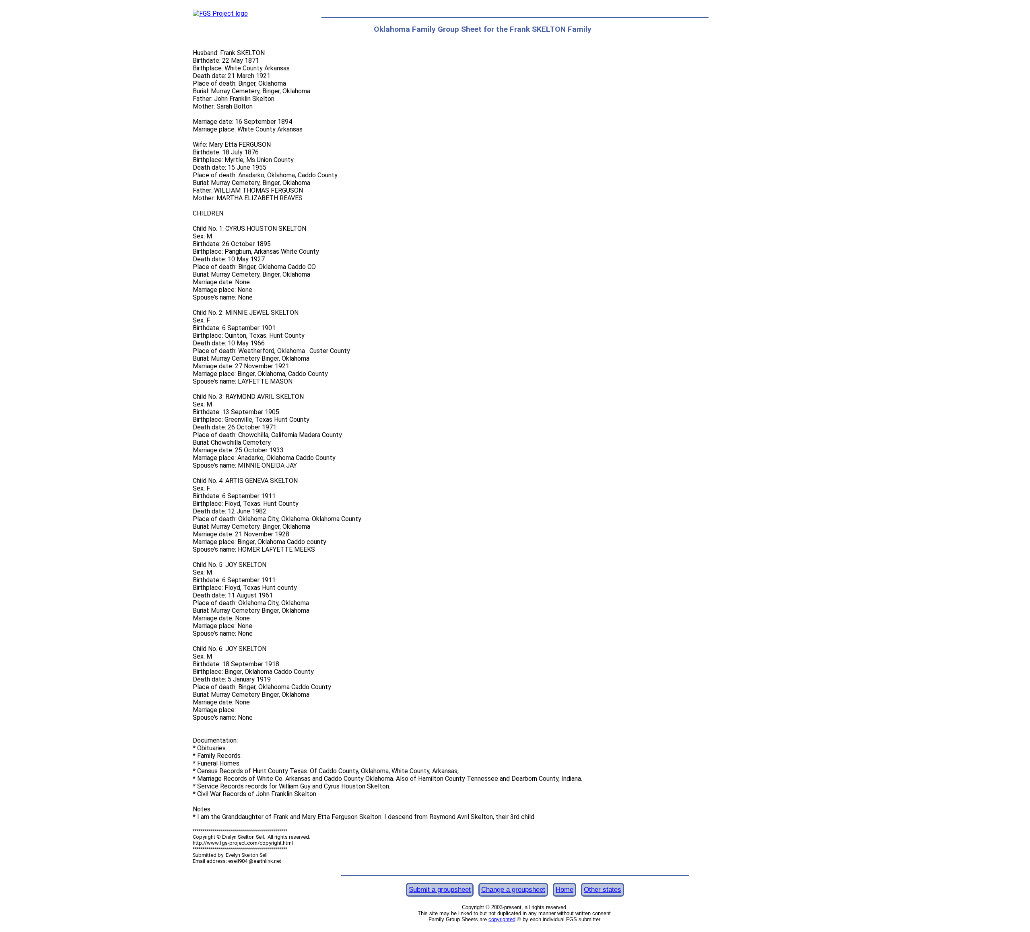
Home (564, 889)
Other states (602, 889)
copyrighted (501, 919)
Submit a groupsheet (440, 889)
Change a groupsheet (513, 889)
